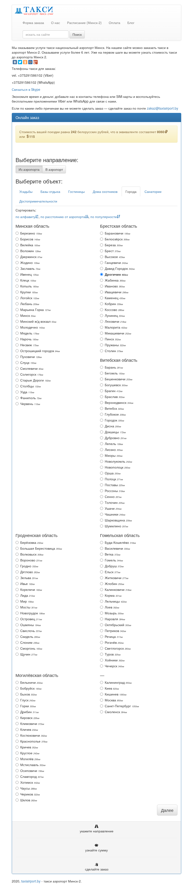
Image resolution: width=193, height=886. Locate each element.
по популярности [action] (103, 216)
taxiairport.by (30, 881)
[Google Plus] (35, 62)
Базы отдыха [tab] (50, 191)
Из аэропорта (29, 169)
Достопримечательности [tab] (38, 201)
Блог (130, 22)
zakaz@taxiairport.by (162, 108)
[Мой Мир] (30, 62)
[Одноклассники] (25, 62)
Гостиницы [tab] (76, 191)
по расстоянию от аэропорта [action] (62, 216)
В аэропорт (54, 169)
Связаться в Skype (26, 89)
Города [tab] (131, 191)
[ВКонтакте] (15, 62)
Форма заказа (33, 22)
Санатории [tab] (153, 191)
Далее (167, 810)
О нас (55, 22)
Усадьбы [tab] (25, 191)
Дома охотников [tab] (105, 191)
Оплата (114, 22)
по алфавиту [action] (25, 216)
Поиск (77, 34)
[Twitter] (20, 62)
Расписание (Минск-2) (84, 22)
